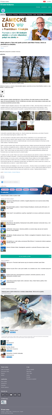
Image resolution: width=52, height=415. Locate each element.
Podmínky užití (16, 411)
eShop (2, 375)
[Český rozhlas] (5, 1)
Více (45, 14)
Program (38, 7)
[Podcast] (1, 96)
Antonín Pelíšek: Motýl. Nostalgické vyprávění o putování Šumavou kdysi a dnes (27, 247)
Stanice (3, 373)
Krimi (12, 189)
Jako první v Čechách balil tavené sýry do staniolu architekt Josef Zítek (25, 262)
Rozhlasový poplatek (31, 379)
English (21, 411)
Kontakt (28, 377)
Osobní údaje (8, 411)
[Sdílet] (3, 96)
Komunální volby (5, 371)
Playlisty (29, 14)
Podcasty (3, 385)
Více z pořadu (5, 260)
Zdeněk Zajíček (7, 172)
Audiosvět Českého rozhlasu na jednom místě (10, 195)
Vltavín (2, 48)
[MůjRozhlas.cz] (2, 54)
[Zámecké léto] (26, 28)
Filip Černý (14, 83)
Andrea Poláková (16, 172)
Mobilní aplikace (5, 387)
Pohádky (18, 189)
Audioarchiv (44, 7)
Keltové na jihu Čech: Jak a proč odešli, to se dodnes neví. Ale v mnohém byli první (28, 268)
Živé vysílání (33, 189)
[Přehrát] (2, 92)
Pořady (15, 14)
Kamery (49, 7)
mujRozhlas (3, 186)
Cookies (3, 411)
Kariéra (28, 375)
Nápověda (29, 371)
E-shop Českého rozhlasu (9, 288)
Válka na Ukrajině (5, 369)
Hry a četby (4, 189)
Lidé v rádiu (29, 373)
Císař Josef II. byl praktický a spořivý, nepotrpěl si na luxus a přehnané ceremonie (28, 213)
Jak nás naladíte (30, 369)
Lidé (34, 14)
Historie (3, 14)
